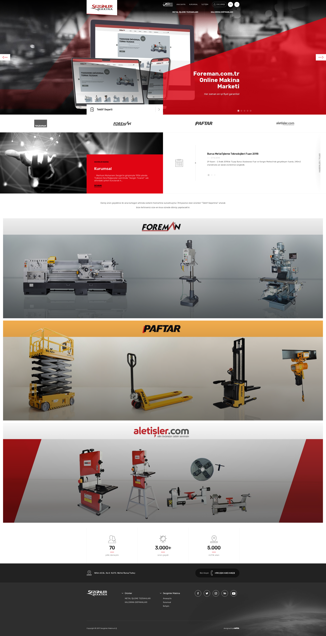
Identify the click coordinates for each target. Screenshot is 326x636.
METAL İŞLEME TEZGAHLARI (185, 12)
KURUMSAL (193, 4)
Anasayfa (167, 598)
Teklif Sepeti (104, 109)
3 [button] (244, 110)
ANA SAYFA (180, 4)
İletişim (166, 606)
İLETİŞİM (205, 4)
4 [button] (247, 110)
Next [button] (321, 57)
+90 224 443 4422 (225, 573)
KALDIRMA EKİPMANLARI (222, 12)
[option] (163, 57)
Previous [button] (5, 57)
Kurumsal (167, 602)
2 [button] (241, 110)
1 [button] (238, 110)
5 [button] (250, 110)
